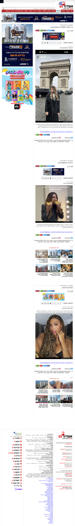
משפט (26, 10)
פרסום (51, 513)
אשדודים (57, 13)
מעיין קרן (51, 517)
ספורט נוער (44, 446)
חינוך (12, 10)
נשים (52, 474)
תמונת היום (41, 453)
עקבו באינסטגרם (55, 137)
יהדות (42, 474)
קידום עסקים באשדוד (49, 485)
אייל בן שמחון (50, 481)
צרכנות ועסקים (49, 465)
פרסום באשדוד (50, 502)
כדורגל (36, 446)
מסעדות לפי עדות (41, 441)
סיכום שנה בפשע (38, 450)
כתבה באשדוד (50, 506)
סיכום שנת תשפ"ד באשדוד (47, 457)
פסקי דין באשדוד (50, 469)
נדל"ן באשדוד (50, 478)
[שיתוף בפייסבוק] (48, 135)
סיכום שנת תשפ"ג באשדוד (47, 448)
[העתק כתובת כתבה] (45, 166)
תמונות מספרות (42, 447)
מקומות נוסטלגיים (49, 463)
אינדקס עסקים (32, 474)
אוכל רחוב (46, 442)
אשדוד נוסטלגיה (49, 462)
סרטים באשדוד (50, 477)
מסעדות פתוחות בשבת (35, 440)
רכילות (58, 10)
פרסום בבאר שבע (49, 493)
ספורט (63, 10)
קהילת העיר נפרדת (45, 456)
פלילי (36, 437)
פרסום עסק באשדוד (49, 478)
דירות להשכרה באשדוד (48, 492)
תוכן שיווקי (51, 466)
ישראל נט (51, 479)
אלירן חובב (51, 517)
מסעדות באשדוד (50, 490)
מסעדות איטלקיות (29, 439)
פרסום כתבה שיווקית (49, 504)
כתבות (52, 447)
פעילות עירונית (44, 455)
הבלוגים (51, 460)
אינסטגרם (35, 453)
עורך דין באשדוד (50, 510)
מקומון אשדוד (50, 488)
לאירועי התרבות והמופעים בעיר (47, 444)
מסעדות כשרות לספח (49, 516)
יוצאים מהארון (43, 13)
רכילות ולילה (64, 25)
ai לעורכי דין (30, 473)
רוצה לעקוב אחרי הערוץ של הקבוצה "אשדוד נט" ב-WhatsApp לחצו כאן (56, 131)
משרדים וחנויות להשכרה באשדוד (47, 494)
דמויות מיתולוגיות (42, 463)
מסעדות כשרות (34, 441)
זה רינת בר (69, 181)
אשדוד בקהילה (49, 454)
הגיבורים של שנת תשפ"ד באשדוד (46, 457)
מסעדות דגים (36, 439)
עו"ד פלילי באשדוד (49, 509)
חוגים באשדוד (37, 444)
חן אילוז (51, 521)
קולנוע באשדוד (31, 444)
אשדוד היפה (50, 455)
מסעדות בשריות (50, 439)
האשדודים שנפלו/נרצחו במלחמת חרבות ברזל (44, 459)
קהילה (49, 10)
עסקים (44, 10)
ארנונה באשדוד (50, 499)
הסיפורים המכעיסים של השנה (46, 451)
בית (72, 10)
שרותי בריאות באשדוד (49, 495)
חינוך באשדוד (43, 477)
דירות (34, 10)
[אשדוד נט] (63, 439)
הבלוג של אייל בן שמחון (48, 461)
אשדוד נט (70, 25)
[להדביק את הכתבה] (40, 135)
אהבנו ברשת (47, 474)
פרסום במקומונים (50, 487)
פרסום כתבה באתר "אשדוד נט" (47, 483)
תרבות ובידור (50, 443)
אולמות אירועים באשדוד (48, 507)
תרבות (53, 10)
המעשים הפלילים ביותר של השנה (40, 476)
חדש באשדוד (41, 466)
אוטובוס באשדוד (29, 476)
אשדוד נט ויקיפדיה (49, 503)
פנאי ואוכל (38, 474)
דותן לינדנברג (50, 522)
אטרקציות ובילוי (46, 468)
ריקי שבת (51, 520)
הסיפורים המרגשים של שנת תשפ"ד (46, 458)
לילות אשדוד (46, 453)
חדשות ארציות (50, 437)
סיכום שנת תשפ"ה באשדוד (47, 472)
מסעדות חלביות (43, 439)
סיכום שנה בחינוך (46, 450)
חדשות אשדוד (50, 437)
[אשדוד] (64, 9)
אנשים (66, 13)
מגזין (52, 447)
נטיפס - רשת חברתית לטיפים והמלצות (46, 480)
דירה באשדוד (50, 508)
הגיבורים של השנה (49, 449)
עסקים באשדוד (30, 477)
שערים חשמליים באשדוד (48, 501)
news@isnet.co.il (68, 466)
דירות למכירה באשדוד (49, 491)
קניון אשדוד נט (36, 477)
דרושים (39, 10)
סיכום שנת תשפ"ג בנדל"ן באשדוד (33, 451)
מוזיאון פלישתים (50, 518)
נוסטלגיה (36, 447)
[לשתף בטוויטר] (44, 135)
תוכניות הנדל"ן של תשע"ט (35, 475)
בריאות (39, 455)
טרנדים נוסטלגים (34, 463)
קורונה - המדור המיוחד (48, 470)
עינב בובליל (51, 523)
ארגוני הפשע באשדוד (42, 437)
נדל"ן (33, 437)
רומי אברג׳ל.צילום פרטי (66, 306)
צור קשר (8, 10)
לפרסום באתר (35, 8)
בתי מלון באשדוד (50, 485)
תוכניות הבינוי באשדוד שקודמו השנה (32, 457)
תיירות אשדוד (50, 519)
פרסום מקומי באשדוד (49, 484)
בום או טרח (36, 13)
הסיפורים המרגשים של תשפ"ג (39, 449)
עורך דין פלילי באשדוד (49, 509)
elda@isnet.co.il (68, 460)
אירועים (51, 453)
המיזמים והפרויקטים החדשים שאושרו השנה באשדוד (43, 473)
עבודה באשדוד (50, 505)
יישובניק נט (51, 486)
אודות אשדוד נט (19, 10)
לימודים (46, 466)
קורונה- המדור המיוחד (49, 471)
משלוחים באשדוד (49, 489)
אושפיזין (51, 515)
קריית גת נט (51, 511)
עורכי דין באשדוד (42, 469)
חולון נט (51, 512)
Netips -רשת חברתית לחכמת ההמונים (46, 501)
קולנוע (30, 10)
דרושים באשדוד (50, 497)
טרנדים (40, 468)
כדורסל (39, 446)
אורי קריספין (62, 463)
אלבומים (51, 452)
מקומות (62, 13)
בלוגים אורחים (40, 461)
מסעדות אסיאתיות (44, 440)
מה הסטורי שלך (51, 13)
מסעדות (51, 438)
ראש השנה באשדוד (44, 475)
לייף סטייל (50, 467)
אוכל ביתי (51, 440)
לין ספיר (69, 46)
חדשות (68, 10)
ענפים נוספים (50, 446)
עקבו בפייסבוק (68, 137)
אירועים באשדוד (50, 496)
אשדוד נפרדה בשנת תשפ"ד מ (33, 458)
